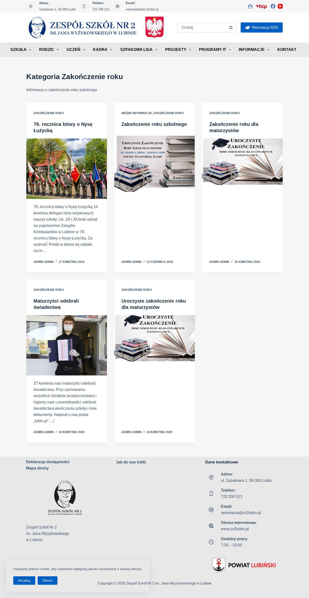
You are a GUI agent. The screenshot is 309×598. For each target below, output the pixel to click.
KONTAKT (286, 50)
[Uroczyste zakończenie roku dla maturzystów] (154, 345)
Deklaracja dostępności (47, 462)
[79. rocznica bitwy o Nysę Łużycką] (66, 168)
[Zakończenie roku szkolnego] (154, 162)
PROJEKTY (175, 50)
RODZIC (46, 50)
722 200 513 (100, 9)
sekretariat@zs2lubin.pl (142, 9)
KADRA (100, 50)
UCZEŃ (73, 50)
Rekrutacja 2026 (265, 27)
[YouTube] (280, 6)
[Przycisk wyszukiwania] (231, 27)
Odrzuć (47, 580)
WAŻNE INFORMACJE (136, 113)
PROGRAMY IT (212, 50)
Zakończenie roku (49, 113)
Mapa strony (37, 468)
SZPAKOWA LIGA (136, 50)
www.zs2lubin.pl (235, 529)
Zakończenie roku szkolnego (154, 124)
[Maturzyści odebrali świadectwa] (66, 345)
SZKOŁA (18, 50)
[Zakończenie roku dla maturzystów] (242, 168)
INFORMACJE (252, 50)
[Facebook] (273, 6)
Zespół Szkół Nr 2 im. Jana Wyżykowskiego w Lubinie (168, 583)
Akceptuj (24, 580)
